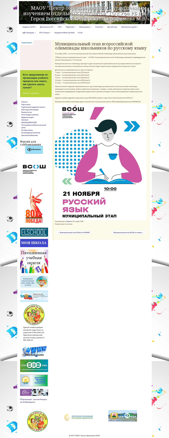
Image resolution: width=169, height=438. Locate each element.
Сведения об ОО (28, 27)
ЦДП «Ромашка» (28, 33)
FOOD (80, 33)
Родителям (70, 27)
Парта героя (25, 104)
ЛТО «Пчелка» (44, 33)
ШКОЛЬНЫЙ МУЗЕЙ (29, 122)
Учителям (99, 27)
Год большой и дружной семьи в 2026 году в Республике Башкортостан (33, 109)
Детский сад (112, 27)
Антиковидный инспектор (30, 133)
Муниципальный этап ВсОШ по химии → (128, 232)
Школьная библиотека (29, 135)
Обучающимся (85, 27)
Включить (36, 149)
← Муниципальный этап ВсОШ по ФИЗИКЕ (74, 232)
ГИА (59, 27)
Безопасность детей (129, 27)
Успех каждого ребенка (30, 115)
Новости (69, 221)
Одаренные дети (27, 117)
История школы (27, 130)
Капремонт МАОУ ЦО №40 (64, 33)
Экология (24, 120)
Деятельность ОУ (46, 27)
